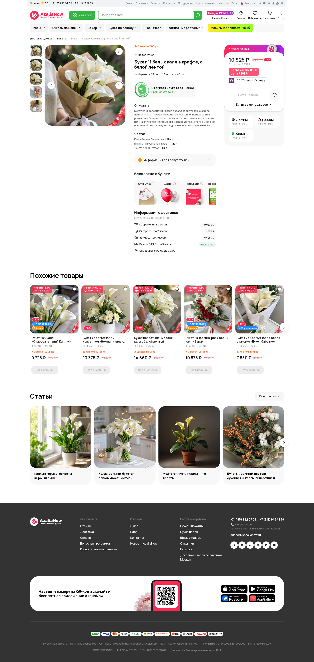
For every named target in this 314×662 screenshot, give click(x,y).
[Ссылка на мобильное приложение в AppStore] (234, 589)
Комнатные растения (184, 28)
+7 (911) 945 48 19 (272, 519)
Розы (37, 28)
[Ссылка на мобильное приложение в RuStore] (234, 598)
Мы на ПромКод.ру (259, 643)
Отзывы (35, 3)
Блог (234, 3)
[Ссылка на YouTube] (274, 545)
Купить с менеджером (252, 105)
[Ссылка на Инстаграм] (242, 545)
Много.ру (249, 3)
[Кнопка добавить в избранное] (74, 289)
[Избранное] (274, 95)
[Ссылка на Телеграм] (234, 545)
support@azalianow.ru (245, 535)
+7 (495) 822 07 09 (243, 519)
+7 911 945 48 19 (83, 3)
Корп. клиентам (205, 3)
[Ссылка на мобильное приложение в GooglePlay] (262, 589)
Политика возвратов (83, 643)
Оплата (155, 3)
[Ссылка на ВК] (250, 545)
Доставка (142, 3)
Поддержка (185, 3)
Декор (92, 28)
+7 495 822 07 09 (61, 3)
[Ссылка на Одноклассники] (258, 545)
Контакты (169, 3)
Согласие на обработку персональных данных (128, 643)
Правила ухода (161, 92)
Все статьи (267, 396)
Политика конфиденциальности (180, 643)
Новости (223, 3)
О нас (129, 3)
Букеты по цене (64, 28)
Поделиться (146, 54)
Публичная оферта (55, 643)
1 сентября (153, 28)
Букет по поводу (121, 28)
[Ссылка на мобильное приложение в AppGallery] (262, 598)
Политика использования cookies (224, 643)
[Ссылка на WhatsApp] (266, 545)
